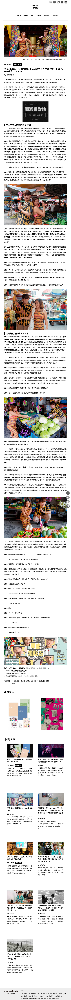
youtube (62, 2)
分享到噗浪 (68, 506)
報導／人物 (17, 64)
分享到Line (68, 502)
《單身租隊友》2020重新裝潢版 (36, 668)
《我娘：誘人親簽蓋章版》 (26, 676)
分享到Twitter (68, 497)
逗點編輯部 (10, 75)
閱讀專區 (55, 15)
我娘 (13, 684)
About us (18, 15)
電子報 (66, 2)
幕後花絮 (18, 765)
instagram (58, 2)
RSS (50, 2)
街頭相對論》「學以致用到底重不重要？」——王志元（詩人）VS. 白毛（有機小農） (19, 956)
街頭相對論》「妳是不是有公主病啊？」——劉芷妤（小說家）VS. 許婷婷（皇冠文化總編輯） (50, 908)
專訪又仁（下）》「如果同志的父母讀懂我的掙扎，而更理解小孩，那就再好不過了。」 (19, 908)
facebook (54, 2)
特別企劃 (38, 15)
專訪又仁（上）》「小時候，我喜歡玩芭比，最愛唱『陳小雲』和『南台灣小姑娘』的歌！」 (50, 859)
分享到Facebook (68, 493)
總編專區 (47, 15)
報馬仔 (25, 15)
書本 (31, 15)
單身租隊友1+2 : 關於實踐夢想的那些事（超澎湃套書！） (31, 681)
